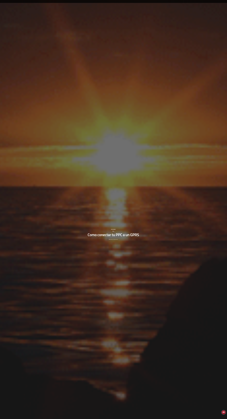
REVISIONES (113, 229)
